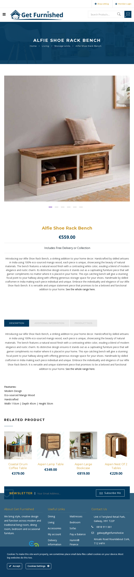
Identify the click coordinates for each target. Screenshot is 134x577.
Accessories (54, 528)
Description (16, 323)
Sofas (73, 528)
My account (54, 534)
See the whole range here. (80, 289)
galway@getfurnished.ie (110, 532)
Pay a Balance (78, 534)
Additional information (49, 323)
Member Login (124, 3)
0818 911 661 (104, 527)
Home (33, 46)
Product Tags (83, 323)
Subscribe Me (112, 493)
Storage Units (62, 46)
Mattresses (76, 516)
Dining (51, 516)
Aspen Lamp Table (51, 464)
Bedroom (75, 522)
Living (45, 46)
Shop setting (103, 3)
